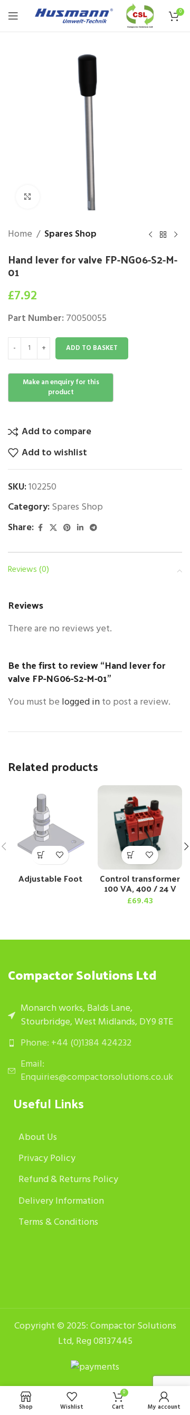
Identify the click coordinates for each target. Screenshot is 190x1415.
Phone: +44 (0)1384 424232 (76, 1043)
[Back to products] (163, 234)
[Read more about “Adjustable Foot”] (41, 855)
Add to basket (92, 348)
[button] (130, 855)
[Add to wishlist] (59, 855)
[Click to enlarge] (28, 197)
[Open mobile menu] (13, 15)
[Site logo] (73, 16)
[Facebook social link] (40, 528)
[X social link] (53, 528)
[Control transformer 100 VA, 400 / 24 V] (140, 827)
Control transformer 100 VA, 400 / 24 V (140, 883)
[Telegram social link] (93, 528)
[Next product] (175, 234)
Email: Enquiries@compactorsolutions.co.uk (97, 1071)
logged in (81, 702)
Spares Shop (70, 234)
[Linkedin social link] (80, 528)
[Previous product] (150, 234)
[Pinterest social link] (67, 528)
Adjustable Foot (50, 878)
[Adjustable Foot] (50, 827)
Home (20, 234)
